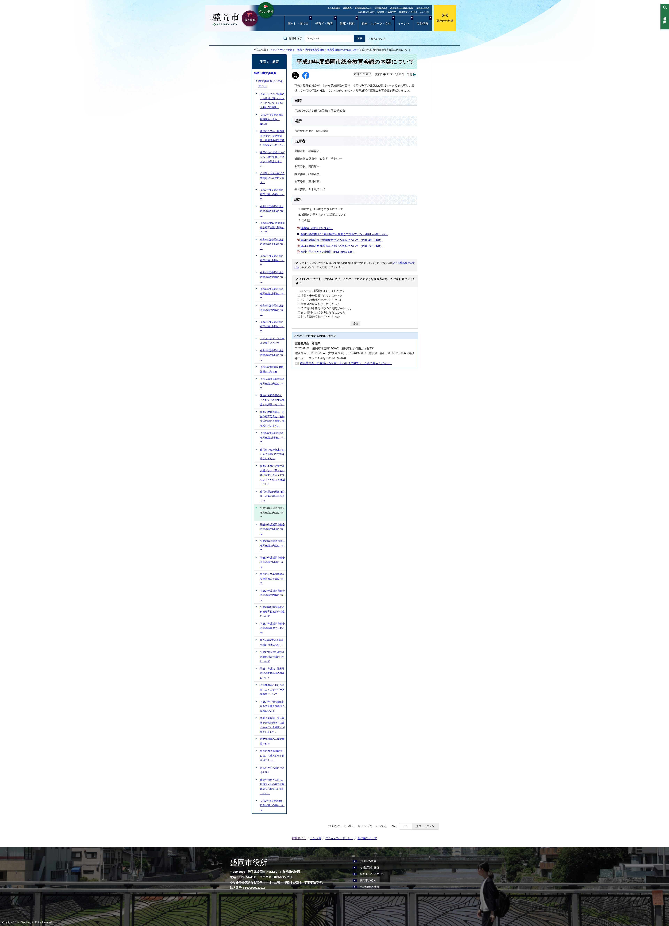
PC (405, 826)
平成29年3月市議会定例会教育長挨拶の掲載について (272, 612)
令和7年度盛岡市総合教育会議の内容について (272, 194)
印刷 (409, 74)
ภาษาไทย (424, 12)
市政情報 (422, 23)
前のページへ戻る (343, 825)
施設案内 (347, 7)
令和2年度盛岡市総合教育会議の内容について (272, 805)
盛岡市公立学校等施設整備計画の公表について (272, 579)
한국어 (414, 12)
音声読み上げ (381, 7)
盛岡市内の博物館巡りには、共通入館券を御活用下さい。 (272, 756)
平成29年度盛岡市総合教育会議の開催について (272, 562)
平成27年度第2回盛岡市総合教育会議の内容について (272, 673)
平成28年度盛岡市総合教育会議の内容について (272, 595)
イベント (404, 23)
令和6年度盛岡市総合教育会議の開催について (272, 244)
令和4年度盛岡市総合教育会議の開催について (272, 293)
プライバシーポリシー (339, 838)
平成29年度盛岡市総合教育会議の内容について (272, 545)
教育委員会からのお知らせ (341, 49)
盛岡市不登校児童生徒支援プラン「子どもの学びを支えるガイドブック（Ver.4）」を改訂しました (272, 475)
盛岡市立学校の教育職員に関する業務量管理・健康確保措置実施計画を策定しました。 (272, 138)
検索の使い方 (378, 38)
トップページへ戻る (373, 825)
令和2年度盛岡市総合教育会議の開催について (272, 355)
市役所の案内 (368, 861)
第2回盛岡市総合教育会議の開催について (271, 642)
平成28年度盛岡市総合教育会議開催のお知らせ (272, 628)
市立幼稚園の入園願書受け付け (272, 741)
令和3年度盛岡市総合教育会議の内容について (272, 310)
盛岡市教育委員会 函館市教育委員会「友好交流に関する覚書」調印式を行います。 (272, 419)
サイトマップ (423, 7)
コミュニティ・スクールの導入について (272, 340)
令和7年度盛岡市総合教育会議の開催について (272, 211)
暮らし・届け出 (298, 23)
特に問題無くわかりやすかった (320, 316)
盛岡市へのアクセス (372, 874)
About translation (366, 12)
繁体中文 (403, 12)
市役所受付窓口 (369, 867)
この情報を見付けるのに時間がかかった (326, 308)
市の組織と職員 (369, 886)
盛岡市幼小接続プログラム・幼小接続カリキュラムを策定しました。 (272, 159)
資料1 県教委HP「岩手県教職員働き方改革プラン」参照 (344, 234)
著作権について (367, 838)
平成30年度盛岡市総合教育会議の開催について (272, 529)
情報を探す (295, 38)
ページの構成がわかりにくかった (322, 299)
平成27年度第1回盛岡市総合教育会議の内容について (272, 657)
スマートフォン (425, 826)
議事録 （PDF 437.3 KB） (317, 228)
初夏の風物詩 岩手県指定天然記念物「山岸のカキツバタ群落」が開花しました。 (272, 725)
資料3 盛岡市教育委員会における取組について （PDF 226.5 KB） (342, 246)
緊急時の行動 (445, 20)
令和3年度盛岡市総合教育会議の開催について (272, 326)
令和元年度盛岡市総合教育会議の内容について (272, 383)
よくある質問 (334, 7)
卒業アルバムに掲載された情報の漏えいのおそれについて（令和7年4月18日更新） (272, 100)
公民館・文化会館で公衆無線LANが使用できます (272, 178)
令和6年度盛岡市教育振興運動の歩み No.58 (271, 119)
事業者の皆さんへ (363, 7)
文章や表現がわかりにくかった (320, 304)
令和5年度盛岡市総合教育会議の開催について (272, 260)
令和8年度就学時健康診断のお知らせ (271, 369)
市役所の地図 (291, 871)
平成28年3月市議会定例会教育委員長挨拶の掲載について (272, 706)
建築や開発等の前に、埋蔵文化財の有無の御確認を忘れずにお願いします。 (272, 786)
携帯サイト (299, 838)
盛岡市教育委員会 (314, 49)
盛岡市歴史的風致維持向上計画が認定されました (272, 496)
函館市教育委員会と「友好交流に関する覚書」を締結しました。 (272, 400)
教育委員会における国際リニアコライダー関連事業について (272, 690)
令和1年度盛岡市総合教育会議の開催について (272, 437)
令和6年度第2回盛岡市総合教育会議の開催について (272, 227)
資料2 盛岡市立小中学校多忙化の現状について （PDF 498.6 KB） (342, 240)
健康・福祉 (347, 23)
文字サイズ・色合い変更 (401, 7)
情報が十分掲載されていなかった (322, 295)
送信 (355, 323)
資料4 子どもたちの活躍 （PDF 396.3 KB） (328, 251)
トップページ (277, 49)
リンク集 (315, 838)
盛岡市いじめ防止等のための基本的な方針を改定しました (272, 454)
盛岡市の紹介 (368, 880)
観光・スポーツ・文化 (376, 23)
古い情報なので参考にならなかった (323, 312)
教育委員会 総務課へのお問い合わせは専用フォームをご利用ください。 (346, 363)
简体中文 (392, 12)
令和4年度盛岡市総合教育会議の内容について (272, 277)
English (381, 12)
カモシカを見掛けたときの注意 (272, 770)
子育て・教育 (324, 23)
